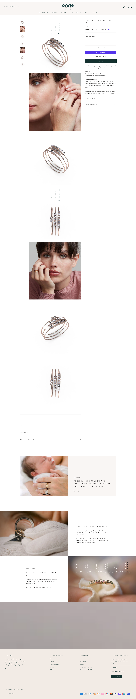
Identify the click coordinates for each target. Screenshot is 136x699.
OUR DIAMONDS (25, 425)
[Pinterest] (94, 98)
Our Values (83, 661)
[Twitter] (92, 98)
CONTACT (94, 12)
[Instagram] (5, 668)
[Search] (128, 6)
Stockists (52, 661)
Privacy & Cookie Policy (86, 667)
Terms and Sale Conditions (86, 670)
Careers (82, 664)
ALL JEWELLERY (44, 12)
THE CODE (63, 12)
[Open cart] (131, 7)
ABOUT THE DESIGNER (27, 439)
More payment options (100, 56)
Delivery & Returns (54, 664)
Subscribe (116, 676)
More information (92, 104)
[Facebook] (90, 98)
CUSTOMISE (100, 61)
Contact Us (52, 659)
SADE (71, 12)
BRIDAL (78, 12)
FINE (86, 12)
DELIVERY (23, 418)
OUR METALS (24, 432)
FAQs (51, 670)
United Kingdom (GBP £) (12, 6)
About (81, 659)
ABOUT (54, 12)
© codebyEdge (10, 693)
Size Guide (52, 667)
